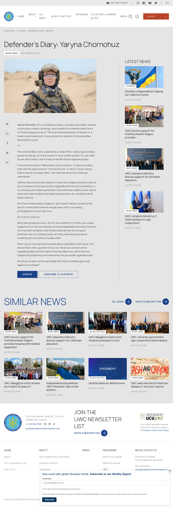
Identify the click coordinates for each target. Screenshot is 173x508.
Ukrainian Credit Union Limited (155, 430)
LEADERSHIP (45, 469)
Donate (151, 16)
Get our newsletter (15, 463)
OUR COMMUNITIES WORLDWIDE (54, 457)
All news (21, 31)
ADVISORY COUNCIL (48, 463)
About (7, 457)
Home (21, 16)
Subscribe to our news (58, 274)
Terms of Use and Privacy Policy (87, 494)
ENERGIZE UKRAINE (111, 463)
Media (123, 16)
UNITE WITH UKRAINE (112, 457)
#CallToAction (61, 16)
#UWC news (11, 53)
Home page (9, 31)
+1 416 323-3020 (34, 424)
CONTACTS (9, 469)
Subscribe (49, 499)
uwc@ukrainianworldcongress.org (43, 428)
